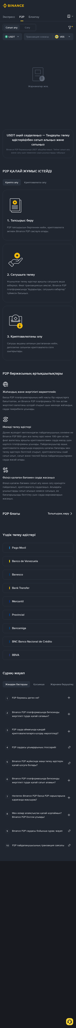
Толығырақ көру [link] (58, 513)
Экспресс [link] (9, 17)
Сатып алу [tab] (11, 27)
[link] (38, 548)
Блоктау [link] (34, 17)
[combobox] (12, 36)
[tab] (9, 17)
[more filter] (69, 27)
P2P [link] (21, 17)
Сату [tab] (27, 27)
